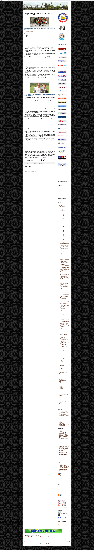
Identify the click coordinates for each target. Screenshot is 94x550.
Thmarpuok (60, 402)
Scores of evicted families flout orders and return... (64, 286)
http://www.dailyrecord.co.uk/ (29, 31)
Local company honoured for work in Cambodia (64, 260)
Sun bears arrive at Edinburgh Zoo (63, 344)
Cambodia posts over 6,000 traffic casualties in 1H (64, 257)
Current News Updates (62, 380)
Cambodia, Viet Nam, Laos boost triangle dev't (64, 255)
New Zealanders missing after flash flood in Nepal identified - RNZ (63, 439)
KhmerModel (61, 393)
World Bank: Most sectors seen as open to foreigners (64, 304)
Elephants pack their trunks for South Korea (64, 270)
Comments (61, 524)
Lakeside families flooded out (64, 296)
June (60, 360)
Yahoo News (61, 407)
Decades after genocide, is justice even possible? (64, 322)
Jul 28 (62, 218)
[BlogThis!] (40, 163)
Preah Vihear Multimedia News (63, 394)
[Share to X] (41, 163)
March (61, 362)
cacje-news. (60, 375)
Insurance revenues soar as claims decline (64, 306)
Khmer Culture (61, 386)
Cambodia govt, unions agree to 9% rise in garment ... (64, 248)
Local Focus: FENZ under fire (63, 448)
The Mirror (60, 400)
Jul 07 (62, 350)
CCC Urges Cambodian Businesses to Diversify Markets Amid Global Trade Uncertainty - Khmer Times (64, 415)
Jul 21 (62, 227)
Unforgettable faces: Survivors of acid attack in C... (64, 265)
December (61, 206)
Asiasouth (60, 373)
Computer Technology (61, 519)
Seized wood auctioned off (64, 282)
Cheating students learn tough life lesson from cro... (64, 346)
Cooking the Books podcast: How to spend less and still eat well (64, 447)
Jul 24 (62, 223)
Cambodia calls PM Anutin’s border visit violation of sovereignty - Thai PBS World (64, 422)
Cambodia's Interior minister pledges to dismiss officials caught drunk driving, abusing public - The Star (64, 412)
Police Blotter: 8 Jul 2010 (64, 299)
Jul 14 (62, 234)
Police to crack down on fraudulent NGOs (64, 298)
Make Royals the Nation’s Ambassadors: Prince (64, 324)
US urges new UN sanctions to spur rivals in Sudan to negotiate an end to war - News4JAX (64, 464)
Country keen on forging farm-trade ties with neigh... (65, 348)
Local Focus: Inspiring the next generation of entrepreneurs (63, 454)
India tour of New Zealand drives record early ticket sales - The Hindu (64, 442)
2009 (60, 367)
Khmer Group (61, 387)
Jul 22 (62, 226)
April (60, 361)
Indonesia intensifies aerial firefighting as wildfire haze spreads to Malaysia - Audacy (63, 470)
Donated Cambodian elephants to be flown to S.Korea (64, 262)
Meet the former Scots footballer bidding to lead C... (64, 339)
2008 (60, 368)
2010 (60, 205)
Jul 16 (62, 231)
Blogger (56, 543)
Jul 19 (62, 230)
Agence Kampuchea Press (63, 372)
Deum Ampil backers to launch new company (64, 277)
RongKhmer (60, 395)
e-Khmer (60, 381)
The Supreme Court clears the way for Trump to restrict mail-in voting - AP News (64, 462)
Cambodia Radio (61, 379)
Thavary (60, 397)
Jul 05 (62, 353)
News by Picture (62, 337)
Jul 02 (62, 357)
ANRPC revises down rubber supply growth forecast (64, 332)
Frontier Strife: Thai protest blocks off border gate (64, 280)
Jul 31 (62, 214)
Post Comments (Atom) (32, 171)
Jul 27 (62, 219)
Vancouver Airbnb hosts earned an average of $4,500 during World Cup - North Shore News (64, 459)
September (61, 210)
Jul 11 (62, 238)
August (61, 211)
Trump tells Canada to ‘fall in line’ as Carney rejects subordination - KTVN (64, 467)
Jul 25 (62, 222)
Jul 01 (62, 358)
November (61, 207)
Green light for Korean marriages (63, 290)
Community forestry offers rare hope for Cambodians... (64, 315)
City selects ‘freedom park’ (64, 278)
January (61, 365)
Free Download (61, 382)
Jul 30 (62, 215)
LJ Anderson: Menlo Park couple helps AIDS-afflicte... (65, 342)
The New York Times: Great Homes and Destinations (64, 244)
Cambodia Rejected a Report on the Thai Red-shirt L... (64, 330)
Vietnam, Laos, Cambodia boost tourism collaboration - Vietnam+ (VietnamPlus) (64, 419)
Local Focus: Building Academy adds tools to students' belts (63, 452)
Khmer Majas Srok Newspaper (63, 389)
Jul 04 (62, 354)
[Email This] (39, 163)
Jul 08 (62, 242)
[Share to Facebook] (41, 163)
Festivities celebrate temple (64, 271)
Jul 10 (62, 239)
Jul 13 (62, 235)
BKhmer (60, 374)
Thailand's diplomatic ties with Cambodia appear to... (65, 317)
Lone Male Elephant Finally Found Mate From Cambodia (64, 250)
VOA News (60, 403)
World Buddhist (61, 404)
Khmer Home (61, 388)
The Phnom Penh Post (62, 401)
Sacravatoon (61, 396)
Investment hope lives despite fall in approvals (65, 301)
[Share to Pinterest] (42, 163)
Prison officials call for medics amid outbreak (64, 294)
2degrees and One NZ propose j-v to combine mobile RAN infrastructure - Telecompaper (64, 433)
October (61, 209)
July (60, 213)
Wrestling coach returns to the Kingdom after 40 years (64, 312)
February (61, 364)
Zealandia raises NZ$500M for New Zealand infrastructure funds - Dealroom (64, 431)
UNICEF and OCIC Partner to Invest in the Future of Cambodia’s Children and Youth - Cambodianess (64, 425)
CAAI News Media (62, 474)
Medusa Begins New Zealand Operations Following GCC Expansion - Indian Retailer (63, 436)
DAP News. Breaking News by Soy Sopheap (64, 268)
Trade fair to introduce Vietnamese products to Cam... (64, 335)
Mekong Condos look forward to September (64, 308)
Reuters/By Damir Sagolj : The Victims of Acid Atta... (64, 246)
